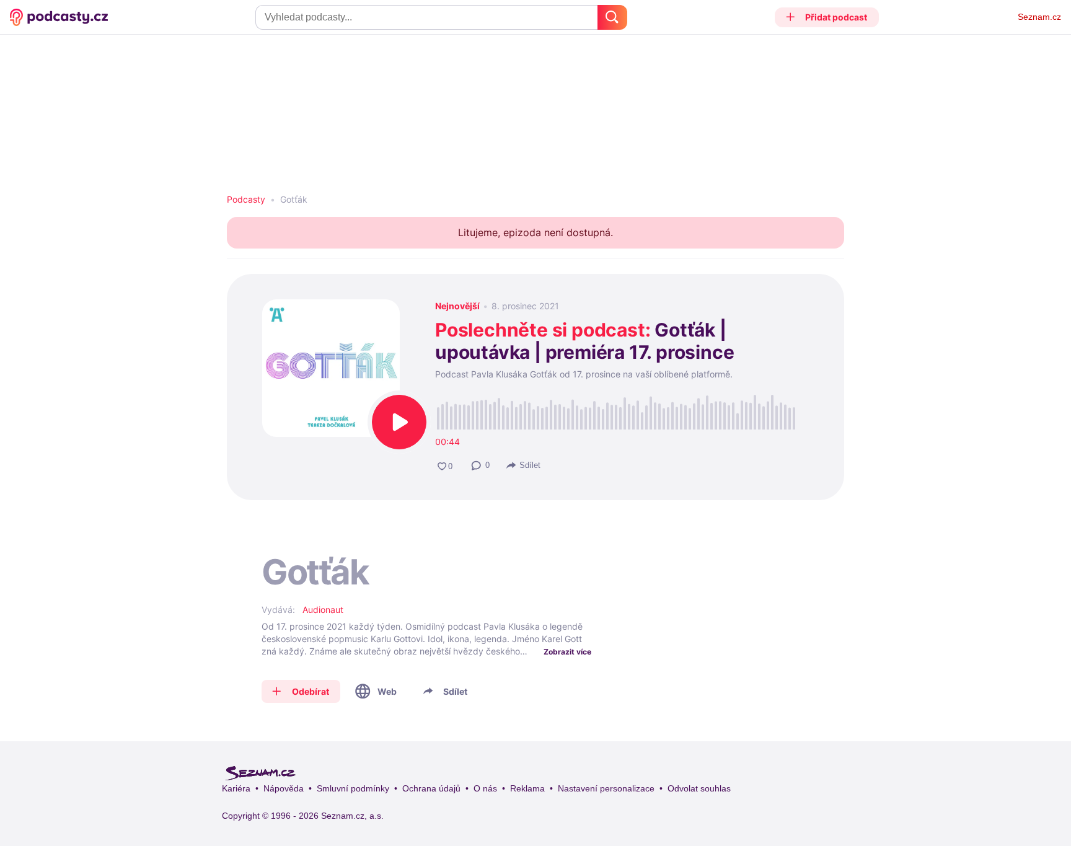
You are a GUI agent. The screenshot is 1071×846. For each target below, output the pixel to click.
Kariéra (236, 788)
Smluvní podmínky (353, 788)
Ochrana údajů (431, 788)
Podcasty (246, 200)
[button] (827, 17)
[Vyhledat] (612, 17)
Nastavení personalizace (606, 788)
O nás (485, 788)
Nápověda (283, 788)
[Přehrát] (399, 422)
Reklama (527, 788)
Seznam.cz (1039, 17)
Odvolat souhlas (699, 788)
